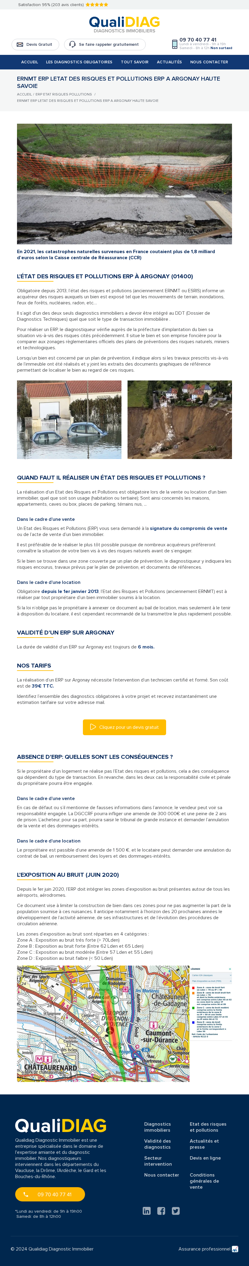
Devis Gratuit (39, 44)
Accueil (29, 62)
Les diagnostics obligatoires (79, 62)
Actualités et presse (204, 1144)
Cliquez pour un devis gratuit (128, 727)
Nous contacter (209, 62)
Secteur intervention (158, 1161)
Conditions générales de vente (204, 1181)
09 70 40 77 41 (54, 1194)
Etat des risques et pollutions (208, 1127)
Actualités (169, 62)
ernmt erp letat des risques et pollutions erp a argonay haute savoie (88, 101)
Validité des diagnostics (157, 1144)
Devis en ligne (205, 1158)
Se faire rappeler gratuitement (109, 44)
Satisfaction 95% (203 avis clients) (51, 4)
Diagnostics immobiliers (157, 1127)
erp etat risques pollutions (64, 94)
